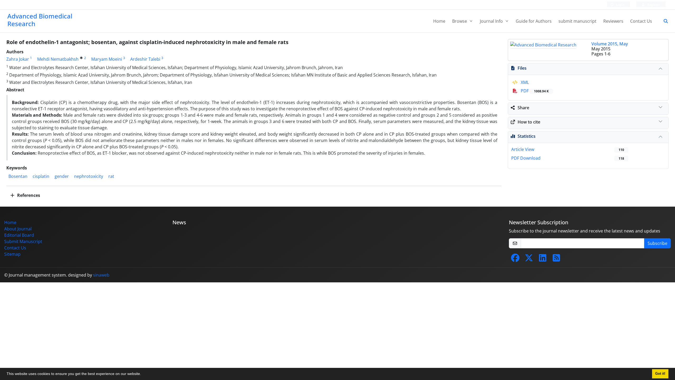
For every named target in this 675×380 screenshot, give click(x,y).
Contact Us (641, 21)
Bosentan (17, 176)
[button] (143, 374)
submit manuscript (577, 21)
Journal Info (492, 21)
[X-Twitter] (529, 259)
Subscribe (657, 243)
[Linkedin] (542, 259)
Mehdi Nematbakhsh (58, 59)
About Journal (18, 229)
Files (522, 68)
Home (439, 21)
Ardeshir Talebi (145, 59)
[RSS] (556, 259)
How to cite (529, 122)
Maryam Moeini (106, 59)
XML (524, 82)
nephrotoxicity (88, 176)
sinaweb (101, 275)
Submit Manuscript (23, 241)
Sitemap (12, 254)
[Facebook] (515, 259)
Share (523, 108)
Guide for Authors (534, 21)
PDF (534, 91)
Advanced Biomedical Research (39, 20)
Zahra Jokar (17, 59)
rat (111, 176)
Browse (460, 21)
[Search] (663, 21)
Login (620, 4)
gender (62, 176)
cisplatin (41, 176)
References (28, 195)
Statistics (527, 136)
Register (653, 4)
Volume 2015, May (609, 44)
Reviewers (613, 21)
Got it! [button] (660, 374)
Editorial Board (19, 235)
